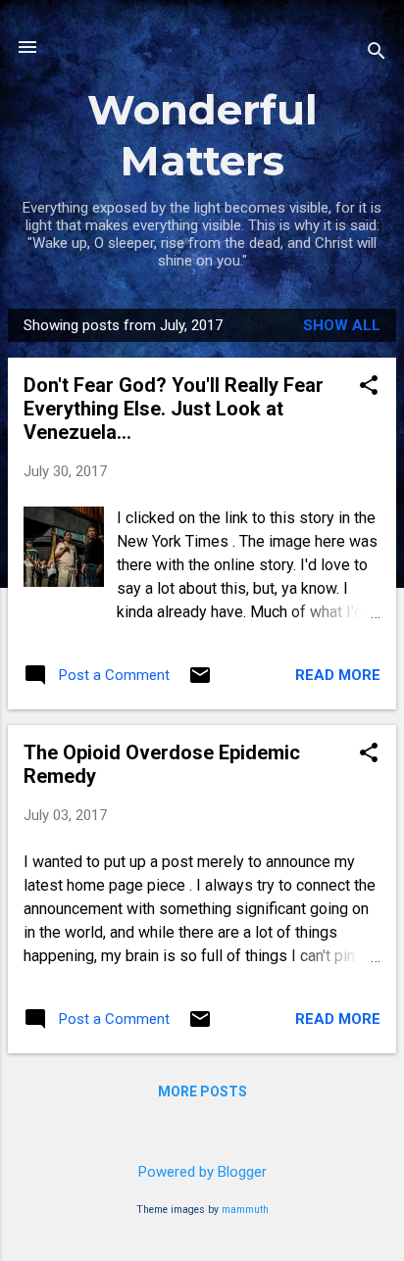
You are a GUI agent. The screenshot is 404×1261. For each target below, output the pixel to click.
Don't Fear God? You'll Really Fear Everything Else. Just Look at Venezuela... (174, 408)
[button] (368, 387)
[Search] (376, 53)
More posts (202, 1091)
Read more (337, 675)
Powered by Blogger (202, 1172)
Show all (341, 325)
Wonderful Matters (202, 135)
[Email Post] (200, 682)
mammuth (245, 1209)
